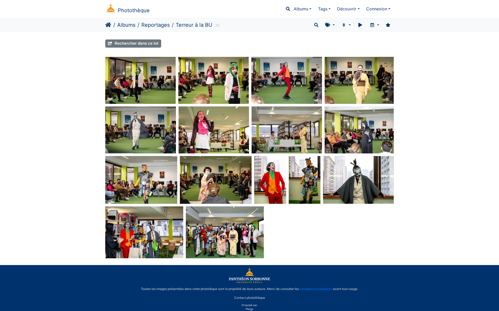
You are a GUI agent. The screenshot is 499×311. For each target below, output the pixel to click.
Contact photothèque (249, 298)
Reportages (155, 25)
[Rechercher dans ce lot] (316, 25)
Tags (322, 8)
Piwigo (249, 308)
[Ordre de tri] (346, 25)
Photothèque (134, 10)
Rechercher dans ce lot (136, 43)
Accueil (108, 25)
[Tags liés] (330, 25)
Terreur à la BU (194, 25)
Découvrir (346, 8)
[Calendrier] (374, 25)
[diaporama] (360, 25)
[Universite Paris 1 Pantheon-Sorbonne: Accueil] (249, 281)
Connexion (376, 8)
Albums (301, 8)
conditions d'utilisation (316, 289)
